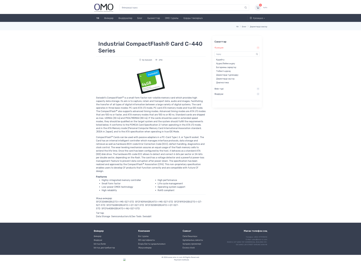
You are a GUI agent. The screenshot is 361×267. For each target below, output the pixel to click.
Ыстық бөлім (100, 244)
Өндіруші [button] (218, 94)
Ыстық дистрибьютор (104, 248)
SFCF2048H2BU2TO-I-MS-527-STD (115, 201)
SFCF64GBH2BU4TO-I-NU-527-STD (121, 208)
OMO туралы (171, 18)
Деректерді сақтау (258, 27)
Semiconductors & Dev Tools (126, 216)
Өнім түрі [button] (219, 88)
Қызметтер (153, 18)
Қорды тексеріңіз (193, 18)
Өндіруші (98, 240)
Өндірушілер (125, 18)
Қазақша (258, 18)
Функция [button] (218, 47)
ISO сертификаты (146, 240)
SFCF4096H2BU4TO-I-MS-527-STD (154, 201)
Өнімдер (108, 18)
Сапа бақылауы (190, 236)
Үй (97, 18)
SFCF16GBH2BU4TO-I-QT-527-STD (125, 205)
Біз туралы (143, 236)
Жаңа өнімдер (145, 248)
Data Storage (103, 216)
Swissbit (147, 216)
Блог (139, 18)
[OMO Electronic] (104, 7)
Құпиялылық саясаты (193, 240)
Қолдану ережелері (192, 244)
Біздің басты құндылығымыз (151, 244)
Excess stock (189, 248)
